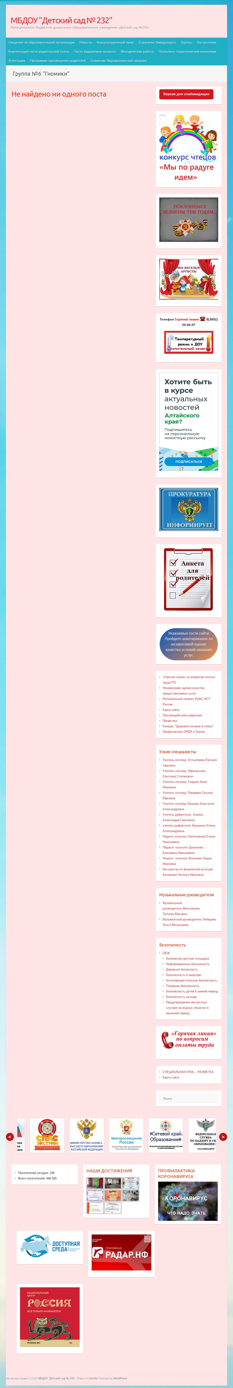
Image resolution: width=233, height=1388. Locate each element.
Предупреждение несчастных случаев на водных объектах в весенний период (187, 1008)
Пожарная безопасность (182, 986)
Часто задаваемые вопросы (95, 51)
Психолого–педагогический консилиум (187, 51)
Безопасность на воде (181, 997)
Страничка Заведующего (157, 42)
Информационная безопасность (188, 964)
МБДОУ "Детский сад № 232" (61, 20)
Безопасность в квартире (183, 975)
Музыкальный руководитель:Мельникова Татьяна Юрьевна (181, 908)
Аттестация (16, 60)
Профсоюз (170, 720)
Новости (85, 42)
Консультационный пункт (115, 42)
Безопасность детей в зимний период (192, 991)
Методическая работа (137, 51)
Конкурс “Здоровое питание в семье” (188, 726)
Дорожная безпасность (182, 969)
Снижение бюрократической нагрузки (119, 60)
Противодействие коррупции (182, 715)
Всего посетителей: (32, 1178)
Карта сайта (171, 710)
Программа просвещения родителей (58, 60)
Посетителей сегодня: (34, 1173)
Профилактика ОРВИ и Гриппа (184, 731)
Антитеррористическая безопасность (191, 980)
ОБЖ (166, 953)
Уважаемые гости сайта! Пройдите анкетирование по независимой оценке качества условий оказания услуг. (189, 644)
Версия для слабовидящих (186, 94)
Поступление (206, 42)
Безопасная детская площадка (187, 958)
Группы (186, 42)
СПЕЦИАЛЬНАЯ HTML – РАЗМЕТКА (188, 1072)
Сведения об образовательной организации (41, 42)
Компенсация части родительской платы (38, 51)
